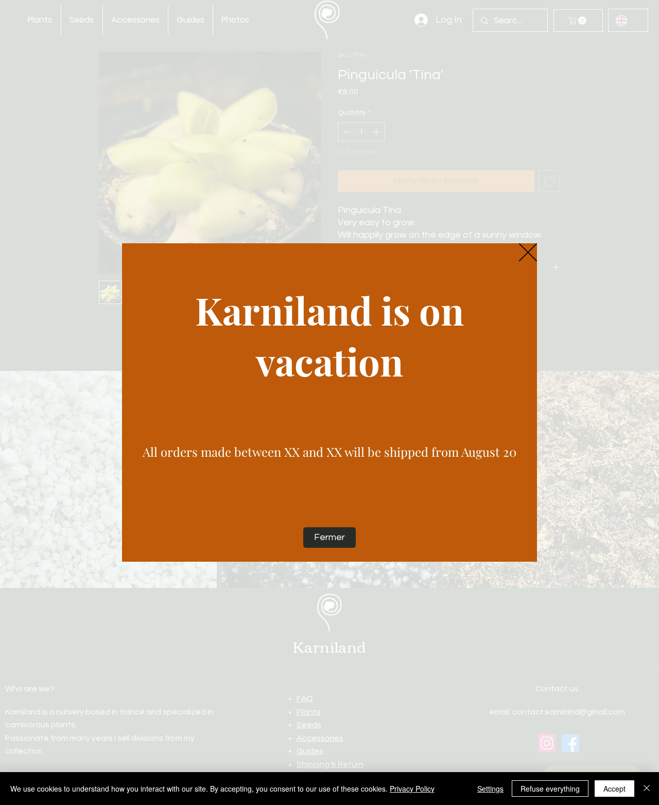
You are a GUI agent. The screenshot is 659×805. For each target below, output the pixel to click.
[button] (528, 252)
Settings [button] (490, 788)
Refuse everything (550, 788)
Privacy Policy (412, 788)
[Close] (646, 788)
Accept (614, 788)
